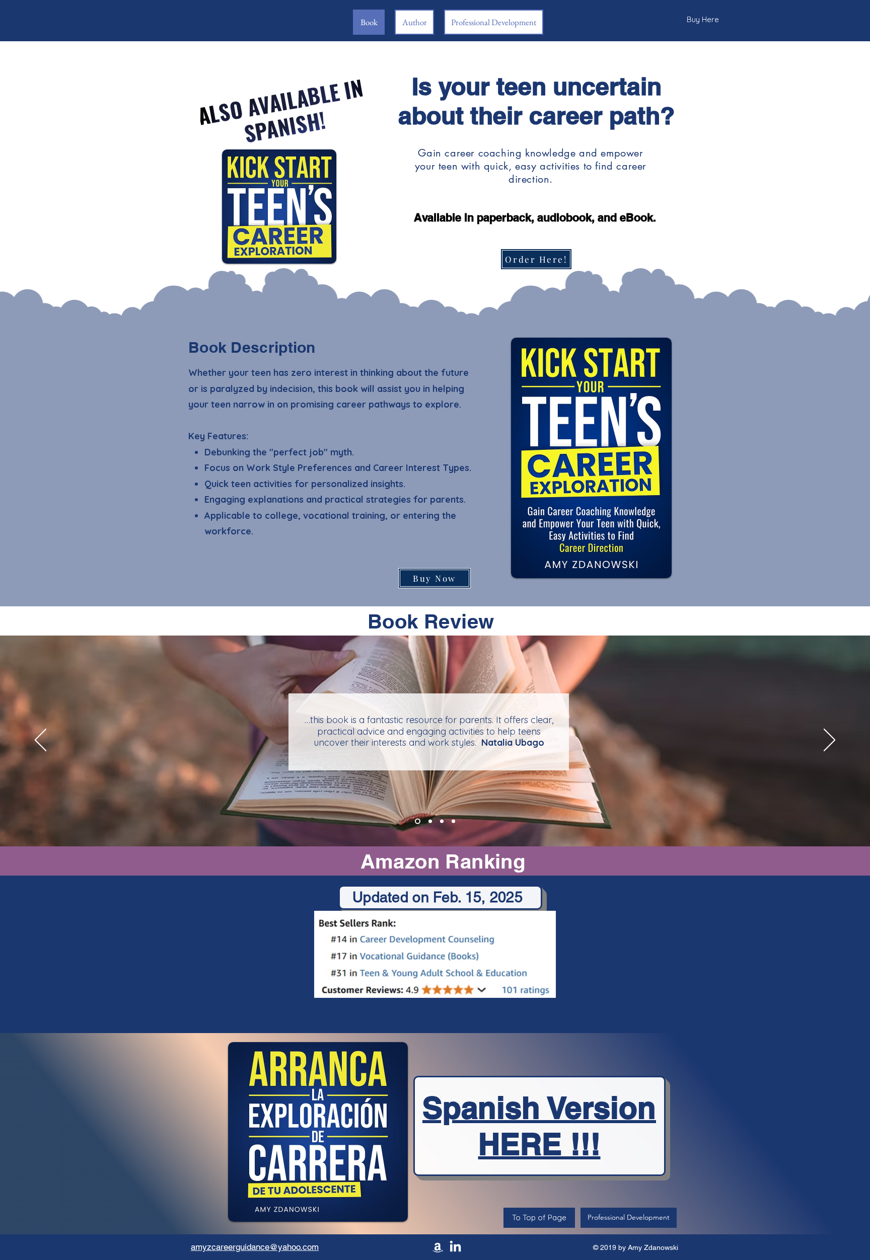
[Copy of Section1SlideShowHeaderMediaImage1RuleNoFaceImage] (416, 821)
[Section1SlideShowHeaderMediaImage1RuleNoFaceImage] (429, 821)
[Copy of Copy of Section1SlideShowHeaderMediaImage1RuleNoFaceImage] (442, 821)
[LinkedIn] (455, 1247)
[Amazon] (438, 1247)
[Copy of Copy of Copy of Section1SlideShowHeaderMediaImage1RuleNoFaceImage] (453, 821)
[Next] (829, 741)
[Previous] (40, 741)
